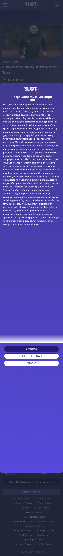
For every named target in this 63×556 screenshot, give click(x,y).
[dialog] (31, 278)
